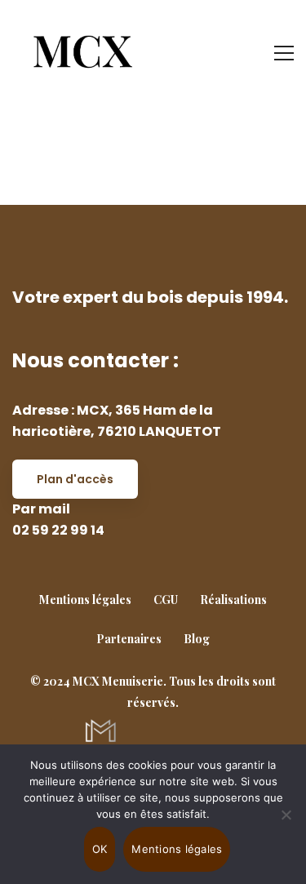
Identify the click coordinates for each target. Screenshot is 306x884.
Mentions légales (176, 848)
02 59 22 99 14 (58, 530)
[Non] (285, 814)
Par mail (41, 509)
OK (100, 848)
